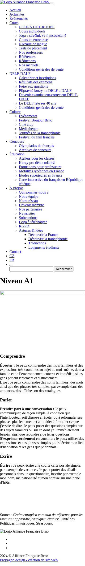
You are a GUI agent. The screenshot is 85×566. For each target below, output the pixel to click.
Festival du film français (37, 137)
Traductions (37, 243)
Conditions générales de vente (41, 69)
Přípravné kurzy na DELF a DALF (45, 91)
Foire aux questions (33, 86)
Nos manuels (28, 65)
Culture (15, 112)
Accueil (15, 10)
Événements (18, 18)
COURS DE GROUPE (37, 27)
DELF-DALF (19, 74)
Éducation (17, 154)
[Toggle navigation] (51, 3)
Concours (16, 141)
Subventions (28, 218)
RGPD (24, 226)
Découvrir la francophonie (48, 239)
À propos (16, 188)
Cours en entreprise (33, 40)
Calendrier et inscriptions (37, 78)
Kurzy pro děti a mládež (37, 163)
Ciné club (26, 124)
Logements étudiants (43, 247)
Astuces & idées (31, 230)
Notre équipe (28, 196)
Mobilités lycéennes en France (41, 171)
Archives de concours (35, 150)
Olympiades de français (36, 146)
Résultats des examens (35, 82)
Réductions (27, 61)
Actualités (16, 14)
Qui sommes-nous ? (33, 192)
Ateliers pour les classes (36, 158)
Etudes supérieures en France (40, 175)
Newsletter (27, 213)
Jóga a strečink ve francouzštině (42, 35)
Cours (13, 23)
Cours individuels (32, 31)
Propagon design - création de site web (29, 560)
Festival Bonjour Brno (35, 120)
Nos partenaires (30, 209)
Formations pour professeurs (40, 167)
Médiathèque (28, 129)
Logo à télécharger (33, 222)
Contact (15, 252)
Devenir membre (31, 205)
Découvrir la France (43, 235)
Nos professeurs (31, 52)
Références (27, 57)
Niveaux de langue (33, 44)
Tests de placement (33, 48)
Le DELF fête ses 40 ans (37, 103)
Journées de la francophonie (39, 133)
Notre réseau (28, 201)
